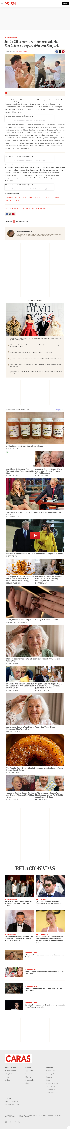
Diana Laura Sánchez (21, 51)
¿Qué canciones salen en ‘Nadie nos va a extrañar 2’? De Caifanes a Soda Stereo (35, 359)
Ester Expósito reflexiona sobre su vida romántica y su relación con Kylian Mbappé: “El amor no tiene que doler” (50, 940)
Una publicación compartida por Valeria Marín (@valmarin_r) (29, 189)
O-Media (49, 1068)
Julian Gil (9, 221)
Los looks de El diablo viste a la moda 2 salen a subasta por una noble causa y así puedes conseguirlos (35, 339)
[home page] (10, 3)
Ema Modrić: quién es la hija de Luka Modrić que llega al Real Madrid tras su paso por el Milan (36, 365)
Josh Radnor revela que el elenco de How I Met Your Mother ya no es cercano (18, 903)
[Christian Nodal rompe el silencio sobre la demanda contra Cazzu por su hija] (14, 1005)
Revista (65, 3)
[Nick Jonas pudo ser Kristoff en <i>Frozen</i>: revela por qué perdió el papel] (50, 886)
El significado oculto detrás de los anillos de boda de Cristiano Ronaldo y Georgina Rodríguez (36, 372)
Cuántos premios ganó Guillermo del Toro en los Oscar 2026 (44, 989)
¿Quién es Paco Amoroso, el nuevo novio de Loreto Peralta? (44, 956)
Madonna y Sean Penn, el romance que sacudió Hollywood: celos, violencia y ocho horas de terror (34, 345)
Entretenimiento (11, 37)
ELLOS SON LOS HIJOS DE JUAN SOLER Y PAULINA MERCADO (27, 208)
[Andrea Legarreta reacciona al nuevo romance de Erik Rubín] (14, 972)
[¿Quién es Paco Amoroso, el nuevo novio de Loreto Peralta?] (14, 955)
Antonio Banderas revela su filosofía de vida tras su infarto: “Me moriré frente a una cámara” (19, 939)
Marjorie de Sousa (22, 221)
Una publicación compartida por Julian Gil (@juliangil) (29, 120)
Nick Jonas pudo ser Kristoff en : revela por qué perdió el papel (48, 903)
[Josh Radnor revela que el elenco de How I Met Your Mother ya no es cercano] (19, 886)
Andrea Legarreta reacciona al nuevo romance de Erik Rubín (44, 973)
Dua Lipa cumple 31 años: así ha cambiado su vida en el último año (31, 352)
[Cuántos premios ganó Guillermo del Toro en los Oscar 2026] (14, 988)
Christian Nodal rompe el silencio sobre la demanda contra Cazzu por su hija (45, 1006)
